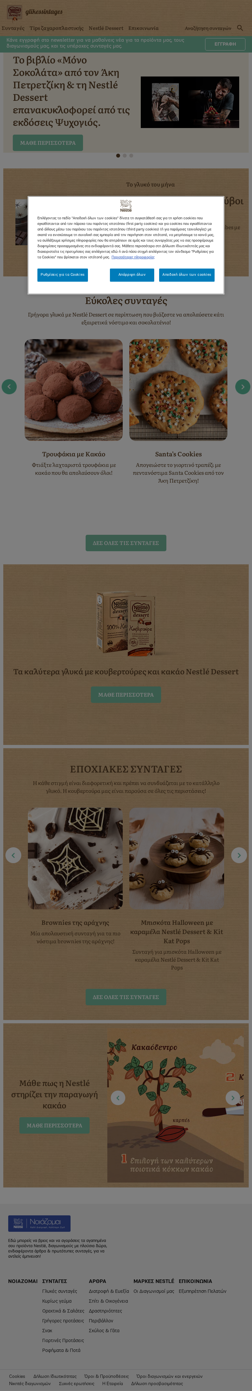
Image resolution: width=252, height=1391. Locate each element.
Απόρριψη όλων (132, 275)
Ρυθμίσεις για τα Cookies (63, 275)
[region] (126, 245)
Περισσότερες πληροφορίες (133, 257)
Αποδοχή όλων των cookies (186, 275)
